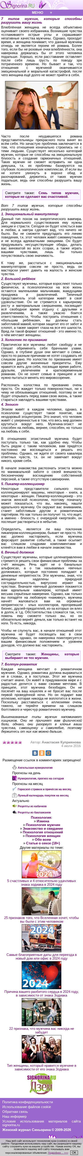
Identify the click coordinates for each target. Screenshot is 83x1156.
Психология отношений (43, 832)
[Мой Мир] (48, 753)
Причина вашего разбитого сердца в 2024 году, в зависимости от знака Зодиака (41, 993)
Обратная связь (15, 1112)
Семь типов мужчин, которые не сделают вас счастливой (42, 194)
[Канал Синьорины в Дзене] (41, 1093)
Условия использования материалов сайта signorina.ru (41, 1123)
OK (74, 1152)
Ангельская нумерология (35, 767)
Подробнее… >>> (58, 1152)
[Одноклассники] (41, 753)
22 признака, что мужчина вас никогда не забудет (41, 1030)
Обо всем (43, 839)
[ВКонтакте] (35, 753)
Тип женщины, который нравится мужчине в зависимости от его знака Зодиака (41, 1067)
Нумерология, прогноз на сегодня (41, 778)
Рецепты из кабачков (32, 806)
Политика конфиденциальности (27, 1102)
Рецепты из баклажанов (34, 812)
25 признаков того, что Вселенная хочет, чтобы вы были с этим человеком (41, 919)
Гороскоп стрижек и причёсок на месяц (44, 789)
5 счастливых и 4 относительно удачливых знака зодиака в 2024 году (41, 882)
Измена (43, 821)
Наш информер (14, 1116)
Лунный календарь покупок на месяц (43, 795)
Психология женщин (43, 836)
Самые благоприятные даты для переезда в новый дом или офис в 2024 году (41, 956)
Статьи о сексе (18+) (43, 843)
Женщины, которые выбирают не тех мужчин (42, 656)
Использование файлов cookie (26, 1107)
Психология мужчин (43, 825)
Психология (41, 817)
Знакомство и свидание (43, 828)
